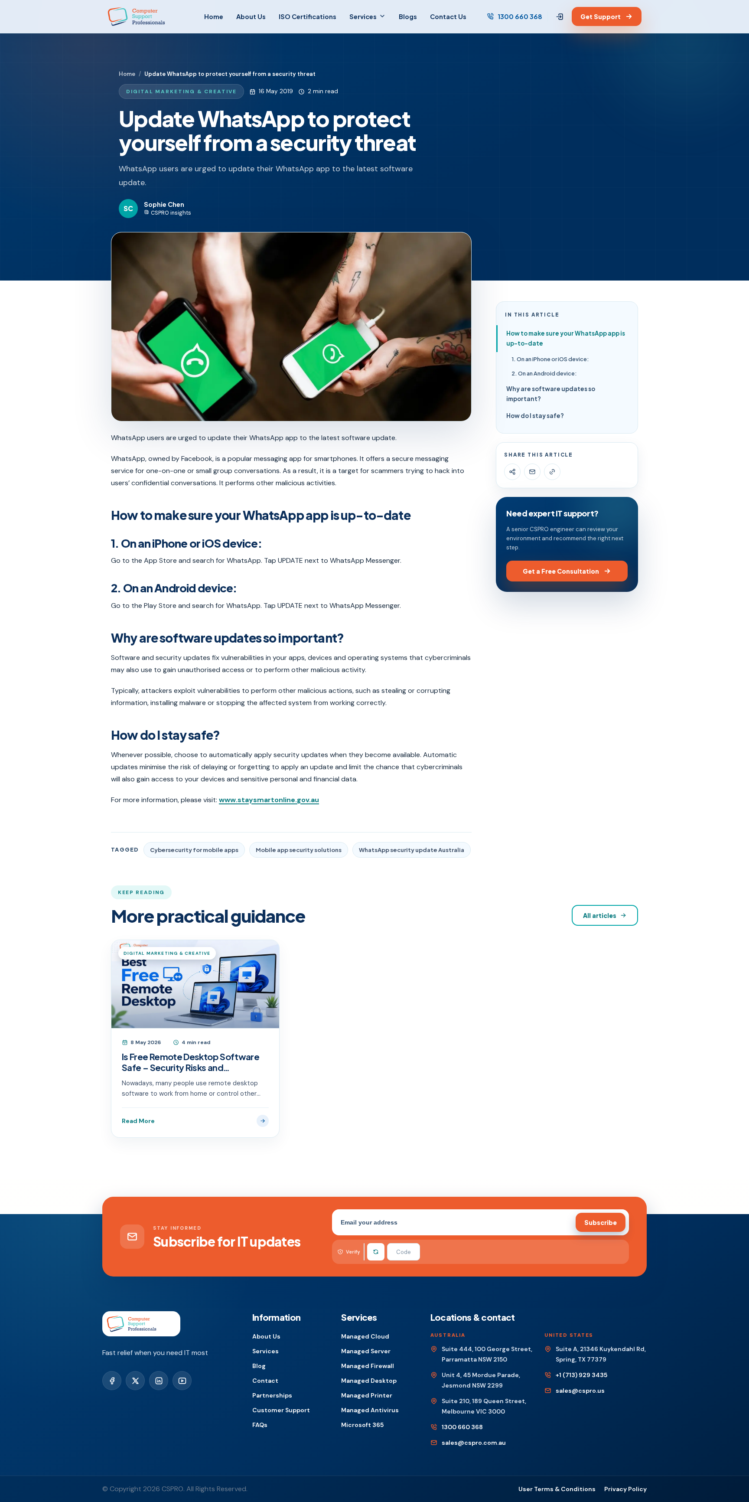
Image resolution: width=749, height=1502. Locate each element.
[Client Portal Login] (560, 16)
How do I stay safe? (535, 415)
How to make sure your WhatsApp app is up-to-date (565, 338)
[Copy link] (552, 472)
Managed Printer (366, 1395)
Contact (265, 1380)
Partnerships (272, 1395)
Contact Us (448, 16)
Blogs (408, 16)
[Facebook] (111, 1380)
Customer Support (281, 1410)
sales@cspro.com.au (474, 1442)
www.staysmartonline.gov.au (269, 799)
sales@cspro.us (580, 1390)
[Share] (512, 472)
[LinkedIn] (158, 1380)
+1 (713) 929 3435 (581, 1375)
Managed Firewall (367, 1366)
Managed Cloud (365, 1336)
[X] (135, 1380)
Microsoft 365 (362, 1425)
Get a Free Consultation (561, 571)
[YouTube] (182, 1380)
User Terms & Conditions (557, 1489)
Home (213, 16)
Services (363, 16)
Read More (138, 1121)
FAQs (259, 1425)
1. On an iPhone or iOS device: (550, 359)
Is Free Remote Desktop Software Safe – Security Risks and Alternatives (190, 1062)
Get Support (600, 16)
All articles (599, 915)
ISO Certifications (307, 16)
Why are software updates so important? (550, 393)
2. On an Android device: (544, 373)
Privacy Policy (625, 1489)
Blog (259, 1366)
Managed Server (366, 1351)
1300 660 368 (520, 16)
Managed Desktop (369, 1380)
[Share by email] (532, 472)
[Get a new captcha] (375, 1251)
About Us (251, 16)
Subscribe (600, 1222)
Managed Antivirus (370, 1410)
